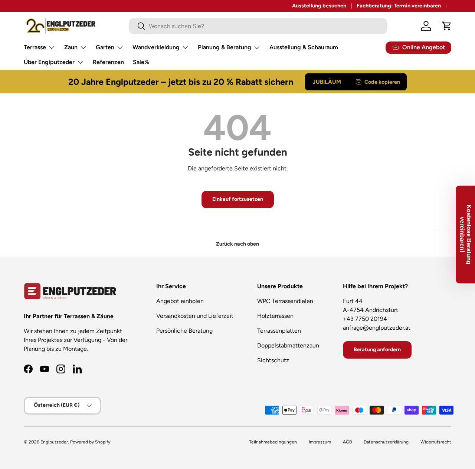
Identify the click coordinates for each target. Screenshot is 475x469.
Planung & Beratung (224, 47)
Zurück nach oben (237, 244)
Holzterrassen (275, 315)
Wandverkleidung (156, 47)
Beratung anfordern (377, 349)
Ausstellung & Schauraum (303, 47)
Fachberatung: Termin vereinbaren (399, 5)
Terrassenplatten (279, 330)
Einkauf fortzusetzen (237, 199)
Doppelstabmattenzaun (288, 345)
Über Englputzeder (49, 62)
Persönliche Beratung (184, 330)
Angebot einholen (180, 301)
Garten (105, 47)
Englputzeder (54, 442)
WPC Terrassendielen (285, 301)
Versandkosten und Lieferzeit (194, 315)
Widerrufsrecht (435, 442)
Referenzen (108, 62)
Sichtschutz (273, 360)
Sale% (141, 62)
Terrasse (35, 47)
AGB (347, 442)
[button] (447, 26)
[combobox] (258, 26)
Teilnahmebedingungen (273, 442)
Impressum (320, 442)
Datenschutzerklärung (386, 442)
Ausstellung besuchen (319, 5)
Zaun (71, 47)
